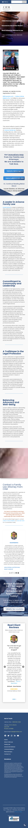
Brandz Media (17, 815)
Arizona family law (10, 130)
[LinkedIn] (15, 736)
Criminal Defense (9, 749)
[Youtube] (16, 573)
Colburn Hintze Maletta (9, 521)
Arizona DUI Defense (9, 747)
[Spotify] (18, 573)
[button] (23, 667)
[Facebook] (12, 573)
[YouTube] (18, 736)
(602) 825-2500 (20, 520)
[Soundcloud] (10, 573)
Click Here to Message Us (15, 171)
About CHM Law (8, 742)
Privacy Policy (18, 812)
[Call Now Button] (25, 825)
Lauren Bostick (7, 207)
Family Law (7, 744)
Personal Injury (8, 751)
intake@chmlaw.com (16, 731)
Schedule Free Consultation (15, 609)
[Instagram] (12, 736)
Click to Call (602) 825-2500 (15, 178)
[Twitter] (14, 573)
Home (5, 739)
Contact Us (7, 754)
